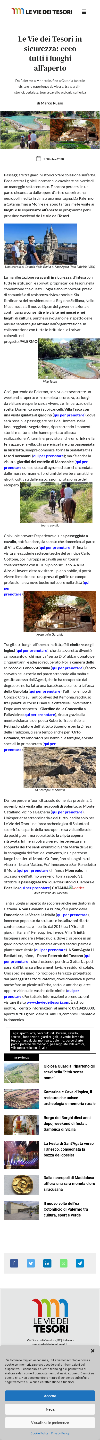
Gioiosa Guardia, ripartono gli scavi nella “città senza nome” (69, 1072)
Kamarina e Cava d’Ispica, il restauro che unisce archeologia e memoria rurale (70, 1098)
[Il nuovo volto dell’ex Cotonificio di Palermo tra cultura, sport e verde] (21, 1210)
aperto (24, 1033)
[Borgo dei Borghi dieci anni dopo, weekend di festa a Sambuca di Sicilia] (21, 1125)
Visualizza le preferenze (50, 1423)
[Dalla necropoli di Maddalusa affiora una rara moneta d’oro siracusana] (21, 1185)
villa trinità (33, 1048)
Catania (61, 1033)
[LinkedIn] (47, 1263)
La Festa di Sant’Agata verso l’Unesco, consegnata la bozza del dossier (69, 1149)
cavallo (73, 1033)
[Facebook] (14, 1263)
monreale (44, 1040)
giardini (46, 1037)
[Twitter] (30, 1263)
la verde (65, 1037)
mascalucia (29, 1040)
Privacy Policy (60, 1433)
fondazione (31, 1037)
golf (55, 1037)
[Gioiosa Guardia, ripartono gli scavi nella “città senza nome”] (21, 1073)
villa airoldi (76, 1044)
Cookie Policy (40, 1433)
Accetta (50, 1396)
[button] (92, 1350)
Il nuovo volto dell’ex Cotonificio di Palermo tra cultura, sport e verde (66, 1209)
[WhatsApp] (63, 1263)
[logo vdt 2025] (41, 9)
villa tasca (18, 1048)
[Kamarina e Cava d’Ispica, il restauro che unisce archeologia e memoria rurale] (21, 1099)
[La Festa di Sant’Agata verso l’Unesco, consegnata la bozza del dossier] (21, 1155)
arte (32, 1033)
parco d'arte (74, 1040)
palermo (58, 1040)
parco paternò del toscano (30, 1044)
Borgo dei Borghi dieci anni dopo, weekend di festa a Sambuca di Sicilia (67, 1123)
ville (44, 1048)
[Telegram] (80, 1263)
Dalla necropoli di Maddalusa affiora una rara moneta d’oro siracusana (69, 1183)
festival (16, 1037)
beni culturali (46, 1033)
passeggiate (59, 1044)
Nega (50, 1409)
